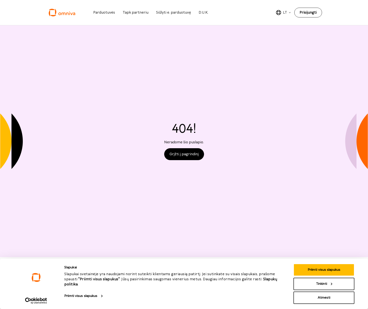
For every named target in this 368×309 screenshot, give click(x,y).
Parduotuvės (104, 12)
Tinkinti (321, 284)
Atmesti (324, 297)
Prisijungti (308, 12)
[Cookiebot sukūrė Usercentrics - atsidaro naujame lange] (36, 301)
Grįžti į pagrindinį (184, 154)
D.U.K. (203, 12)
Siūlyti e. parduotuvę (173, 12)
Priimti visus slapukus (80, 296)
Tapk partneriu (135, 12)
